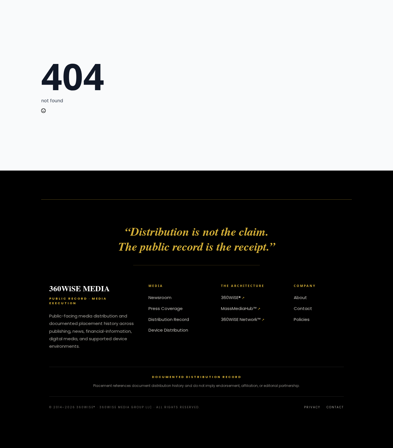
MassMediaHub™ (239, 308)
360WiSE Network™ (241, 319)
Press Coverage (165, 308)
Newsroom (159, 297)
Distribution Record (168, 319)
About (300, 297)
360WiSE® (231, 297)
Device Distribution (168, 330)
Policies (302, 319)
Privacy (312, 407)
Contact (303, 308)
